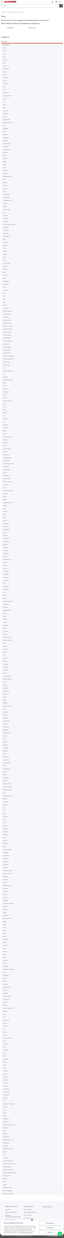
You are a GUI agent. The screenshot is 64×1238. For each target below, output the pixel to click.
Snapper (5, 984)
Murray (5, 772)
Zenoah (5, 1178)
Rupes (4, 951)
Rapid (4, 924)
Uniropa (5, 1098)
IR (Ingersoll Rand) (8, 601)
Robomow (5, 939)
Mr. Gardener (6, 763)
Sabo (4, 957)
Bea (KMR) (5, 128)
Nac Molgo (6, 778)
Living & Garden (7, 679)
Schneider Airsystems (8, 969)
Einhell (5, 305)
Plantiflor (5, 843)
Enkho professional (8, 371)
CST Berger (6, 230)
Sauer (4, 963)
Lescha (5, 673)
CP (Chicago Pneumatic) (9, 224)
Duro (4, 272)
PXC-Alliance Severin (8, 903)
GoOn (4, 517)
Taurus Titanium (7, 1038)
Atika (4, 89)
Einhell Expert (6, 338)
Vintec (4, 1116)
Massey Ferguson (7, 706)
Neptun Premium (7, 787)
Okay (4, 813)
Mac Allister (6, 691)
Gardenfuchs (6, 460)
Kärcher (5, 619)
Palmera (5, 828)
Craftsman (6, 227)
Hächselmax (6, 541)
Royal (4, 948)
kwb (4, 655)
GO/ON (5, 511)
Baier (4, 104)
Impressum (8, 1209)
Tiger (4, 1065)
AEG (4, 57)
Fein (4, 407)
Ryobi (4, 954)
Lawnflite (5, 670)
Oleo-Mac (5, 816)
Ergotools (5, 377)
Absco (4, 48)
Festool (5, 413)
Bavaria (5, 116)
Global (4, 499)
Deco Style (6, 242)
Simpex (5, 981)
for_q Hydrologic (7, 436)
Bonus (4, 164)
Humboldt (5, 574)
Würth (4, 1152)
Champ (5, 203)
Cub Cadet (6, 233)
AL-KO (4, 66)
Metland (5, 745)
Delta (4, 248)
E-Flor (4, 287)
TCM (4, 1041)
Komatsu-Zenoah (7, 640)
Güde (4, 532)
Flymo (4, 431)
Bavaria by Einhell (7, 122)
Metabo (5, 742)
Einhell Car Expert (7, 329)
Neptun (5, 781)
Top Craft (5, 1077)
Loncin (5, 682)
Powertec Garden (7, 873)
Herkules (5, 556)
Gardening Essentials (8, 463)
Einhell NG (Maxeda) (8, 356)
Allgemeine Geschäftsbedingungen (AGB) (12, 1216)
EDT (4, 296)
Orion (4, 819)
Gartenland (6, 475)
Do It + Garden (7, 263)
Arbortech (5, 77)
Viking (4, 1113)
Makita (5, 700)
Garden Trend (6, 448)
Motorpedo (6, 757)
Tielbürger (6, 1059)
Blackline (5, 152)
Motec (4, 754)
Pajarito (5, 825)
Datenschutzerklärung (11, 1212)
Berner (5, 131)
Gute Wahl (6, 538)
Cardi (4, 191)
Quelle (5, 909)
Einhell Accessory (7, 311)
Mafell (4, 697)
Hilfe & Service (27, 1215)
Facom (4, 395)
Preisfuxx (5, 879)
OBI (4, 807)
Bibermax (5, 140)
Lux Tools (5, 688)
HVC (4, 583)
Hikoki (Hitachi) (7, 559)
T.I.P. (4, 1029)
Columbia (5, 218)
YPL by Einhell (6, 1175)
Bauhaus (5, 113)
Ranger (5, 921)
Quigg (4, 912)
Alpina (4, 72)
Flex (4, 422)
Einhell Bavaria (7, 314)
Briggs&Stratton (7, 176)
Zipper (5, 1184)
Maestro (5, 694)
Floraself (5, 428)
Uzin (4, 1101)
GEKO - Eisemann (7, 481)
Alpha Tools (6, 69)
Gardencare (6, 454)
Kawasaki (5, 625)
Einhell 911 (6, 308)
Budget (5, 182)
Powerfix (5, 861)
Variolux (5, 1107)
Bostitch (5, 170)
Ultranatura (6, 1095)
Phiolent (5, 840)
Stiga (4, 1014)
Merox (4, 739)
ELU (4, 368)
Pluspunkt (5, 852)
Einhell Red (6, 362)
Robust (5, 942)
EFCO (4, 299)
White (4, 1131)
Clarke (4, 206)
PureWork (5, 900)
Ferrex (4, 410)
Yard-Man (5, 1157)
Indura (5, 598)
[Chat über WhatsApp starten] (60, 1234)
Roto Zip (5, 945)
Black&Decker (6, 149)
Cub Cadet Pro (7, 236)
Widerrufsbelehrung (10, 1219)
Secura (5, 972)
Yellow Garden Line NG (9, 1163)
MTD (4, 766)
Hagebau (5, 544)
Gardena (5, 451)
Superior (5, 1026)
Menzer (5, 736)
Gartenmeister (7, 478)
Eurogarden (6, 392)
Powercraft (6, 858)
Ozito (4, 822)
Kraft (4, 643)
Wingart (5, 1134)
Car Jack (5, 188)
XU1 (4, 1154)
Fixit (4, 416)
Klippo (4, 634)
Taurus (5, 1035)
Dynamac (5, 284)
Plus (4, 846)
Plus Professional (7, 849)
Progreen (5, 888)
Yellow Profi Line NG (8, 1169)
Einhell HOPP (6, 353)
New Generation (7, 789)
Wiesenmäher (32, 27)
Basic (4, 107)
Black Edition (6, 143)
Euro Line (5, 389)
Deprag (5, 251)
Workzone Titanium (8, 1148)
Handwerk (5, 547)
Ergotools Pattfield (8, 380)
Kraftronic (5, 649)
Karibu (5, 622)
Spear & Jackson (7, 996)
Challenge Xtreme (7, 200)
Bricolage (5, 173)
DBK (4, 239)
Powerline (5, 864)
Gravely (5, 520)
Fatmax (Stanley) (7, 401)
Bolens (5, 161)
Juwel (4, 616)
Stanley (5, 1005)
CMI (4, 212)
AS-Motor (5, 83)
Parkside (5, 831)
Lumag (5, 685)
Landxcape (6, 664)
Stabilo (5, 1002)
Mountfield (6, 760)
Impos (4, 595)
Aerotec (5, 60)
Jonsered (5, 607)
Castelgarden (6, 194)
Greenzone (6, 526)
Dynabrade (6, 281)
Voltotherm (6, 1119)
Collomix (5, 215)
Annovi (5, 75)
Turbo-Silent (6, 1089)
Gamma (5, 442)
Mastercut (5, 712)
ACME (4, 51)
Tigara (4, 1062)
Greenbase (6, 523)
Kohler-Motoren (7, 637)
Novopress (6, 801)
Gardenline (6, 466)
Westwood (6, 1128)
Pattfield (5, 834)
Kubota (5, 652)
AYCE (4, 98)
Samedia (5, 960)
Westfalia (5, 1122)
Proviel (5, 894)
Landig (5, 661)
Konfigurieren (50, 1227)
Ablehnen (50, 1232)
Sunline (5, 1023)
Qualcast (5, 906)
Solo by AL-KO (6, 987)
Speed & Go (6, 999)
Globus (5, 505)
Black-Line (5, 146)
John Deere (6, 604)
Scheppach (6, 966)
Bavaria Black (6, 119)
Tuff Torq (5, 1086)
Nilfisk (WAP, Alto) (7, 795)
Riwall (4, 936)
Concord (5, 221)
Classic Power (6, 209)
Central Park (6, 197)
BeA (4, 125)
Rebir (4, 930)
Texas (4, 1053)
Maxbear (5, 724)
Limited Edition (7, 676)
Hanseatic (5, 550)
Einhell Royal (6, 365)
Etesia (4, 386)
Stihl (4, 1017)
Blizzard (5, 158)
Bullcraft (5, 185)
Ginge (4, 496)
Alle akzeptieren (50, 1223)
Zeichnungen (5, 45)
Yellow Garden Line (8, 1160)
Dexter (5, 257)
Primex (5, 882)
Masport (5, 703)
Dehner (5, 245)
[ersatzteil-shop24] (10, 2)
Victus (4, 1110)
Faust (4, 404)
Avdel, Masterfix (7, 95)
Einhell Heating (7, 347)
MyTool (5, 775)
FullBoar (5, 440)
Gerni (4, 487)
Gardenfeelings (7, 457)
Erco (4, 374)
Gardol (5, 472)
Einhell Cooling (7, 335)
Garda (4, 446)
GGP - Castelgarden (8, 490)
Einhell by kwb (7, 320)
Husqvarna (6, 580)
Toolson (5, 1074)
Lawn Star (5, 667)
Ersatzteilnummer (7, 1187)
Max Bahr (5, 718)
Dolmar (5, 266)
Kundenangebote (7, 1190)
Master (5, 709)
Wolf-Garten (6, 1137)
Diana (4, 260)
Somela (5, 990)
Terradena (6, 1050)
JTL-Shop (56, 1236)
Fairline (5, 398)
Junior (4, 613)
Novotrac (5, 804)
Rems (4, 933)
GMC (4, 508)
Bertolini (5, 134)
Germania (5, 484)
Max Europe (6, 721)
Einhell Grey (6, 344)
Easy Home (6, 290)
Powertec (5, 867)
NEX (4, 793)
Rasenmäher (10, 27)
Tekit (4, 1047)
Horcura (5, 568)
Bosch (4, 167)
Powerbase (6, 855)
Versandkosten (28, 1209)
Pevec (4, 837)
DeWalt (5, 254)
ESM (4, 383)
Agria (4, 63)
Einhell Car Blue (7, 323)
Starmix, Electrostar (8, 1008)
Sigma (4, 978)
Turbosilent (6, 1092)
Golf (4, 514)
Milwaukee (6, 748)
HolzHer (5, 562)
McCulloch (6, 727)
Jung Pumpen (6, 610)
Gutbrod (5, 535)
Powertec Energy (7, 870)
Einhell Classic (7, 332)
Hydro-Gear (6, 586)
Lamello (5, 658)
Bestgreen (5, 137)
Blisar (4, 155)
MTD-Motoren (6, 769)
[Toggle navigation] (2, 1)
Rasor (4, 927)
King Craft (5, 631)
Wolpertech (6, 1143)
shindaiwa (6, 975)
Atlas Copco (6, 92)
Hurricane (5, 577)
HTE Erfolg (6, 571)
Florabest (5, 425)
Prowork (5, 897)
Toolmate (5, 1071)
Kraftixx (5, 646)
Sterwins (5, 1011)
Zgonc (4, 1181)
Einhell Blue (6, 317)
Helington (5, 553)
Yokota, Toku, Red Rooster (9, 1172)
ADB (4, 54)
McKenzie (5, 730)
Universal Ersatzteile (7, 1193)
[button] (52, 1)
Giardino (5, 493)
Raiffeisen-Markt (7, 918)
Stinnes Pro (6, 1020)
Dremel (5, 269)
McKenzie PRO (7, 733)
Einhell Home (6, 350)
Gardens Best (6, 469)
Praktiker (5, 876)
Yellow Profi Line (7, 1166)
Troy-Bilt (5, 1083)
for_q (4, 434)
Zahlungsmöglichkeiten (30, 1212)
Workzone (5, 1146)
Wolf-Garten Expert (8, 1140)
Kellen (4, 628)
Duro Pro (5, 275)
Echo (4, 293)
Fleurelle (5, 419)
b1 (3, 101)
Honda (5, 565)
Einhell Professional (8, 359)
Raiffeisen (5, 915)
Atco (4, 87)
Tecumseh (6, 1044)
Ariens (4, 81)
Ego (4, 302)
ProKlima (5, 891)
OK (4, 810)
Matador (5, 715)
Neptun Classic (7, 784)
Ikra (4, 592)
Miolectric (5, 751)
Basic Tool (5, 110)
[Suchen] (61, 5)
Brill (4, 179)
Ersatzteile (4, 41)
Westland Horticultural (9, 1125)
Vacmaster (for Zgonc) (8, 1104)
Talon (4, 1032)
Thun (4, 1056)
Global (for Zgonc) (7, 502)
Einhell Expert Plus (8, 341)
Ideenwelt (5, 589)
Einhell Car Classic (8, 326)
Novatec (5, 799)
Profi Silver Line (7, 885)
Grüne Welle (6, 529)
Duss (4, 278)
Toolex (4, 1068)
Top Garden (6, 1080)
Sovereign (5, 993)
